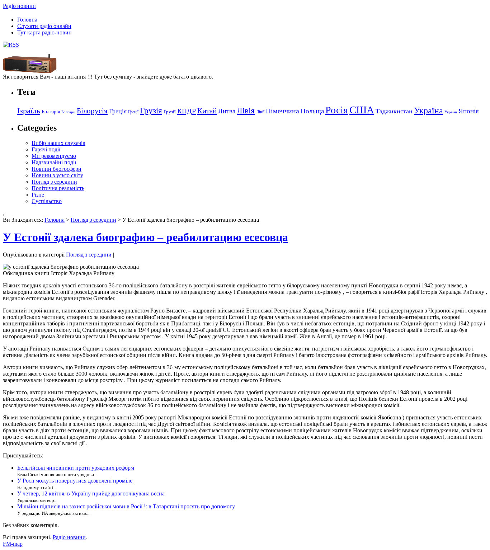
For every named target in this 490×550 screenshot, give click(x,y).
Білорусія (92, 111)
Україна (428, 110)
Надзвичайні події (54, 162)
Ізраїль (28, 111)
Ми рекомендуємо (54, 156)
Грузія (151, 110)
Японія (468, 111)
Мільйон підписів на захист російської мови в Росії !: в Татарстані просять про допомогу (126, 506)
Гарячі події (46, 149)
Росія (336, 110)
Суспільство (47, 201)
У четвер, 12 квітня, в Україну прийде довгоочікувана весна (91, 493)
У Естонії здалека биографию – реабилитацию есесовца (145, 237)
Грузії (170, 111)
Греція (118, 111)
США (361, 110)
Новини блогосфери (56, 169)
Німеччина (282, 111)
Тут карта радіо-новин (44, 32)
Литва (226, 111)
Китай (207, 111)
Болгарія (51, 111)
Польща (312, 111)
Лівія (246, 110)
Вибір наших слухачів (58, 143)
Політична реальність (58, 188)
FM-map (13, 544)
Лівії (260, 111)
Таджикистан (394, 111)
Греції (133, 111)
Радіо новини (19, 6)
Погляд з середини (54, 182)
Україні (450, 112)
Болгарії (68, 112)
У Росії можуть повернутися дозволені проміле (74, 481)
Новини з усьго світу (57, 175)
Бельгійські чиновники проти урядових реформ (75, 468)
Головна (27, 20)
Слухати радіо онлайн (44, 26)
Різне (38, 195)
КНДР (186, 111)
